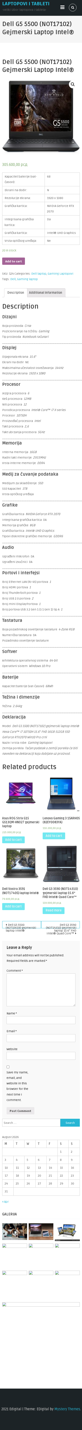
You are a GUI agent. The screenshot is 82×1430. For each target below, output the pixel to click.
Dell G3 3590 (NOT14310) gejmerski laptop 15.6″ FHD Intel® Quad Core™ (61, 925)
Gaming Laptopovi (60, 274)
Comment (15, 971)
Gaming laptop (27, 279)
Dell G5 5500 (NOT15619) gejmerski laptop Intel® (21, 925)
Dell (13, 279)
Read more (53, 910)
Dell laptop (38, 274)
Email (12, 1031)
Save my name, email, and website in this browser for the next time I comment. (17, 1086)
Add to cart (13, 261)
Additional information (45, 293)
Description (15, 293)
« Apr (5, 1202)
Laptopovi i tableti (25, 4)
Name (12, 1013)
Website (12, 1049)
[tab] (15, 292)
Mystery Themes (67, 1409)
